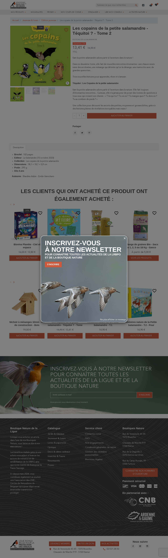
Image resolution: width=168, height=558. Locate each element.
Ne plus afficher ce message (113, 320)
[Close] (124, 238)
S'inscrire (53, 264)
